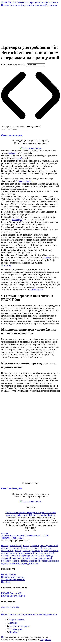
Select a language (9, 540)
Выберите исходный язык (13, 64)
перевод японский (29, 563)
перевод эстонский (10, 563)
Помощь (13, 623)
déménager (17, 219)
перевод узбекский (10, 561)
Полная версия (33, 535)
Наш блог (5, 582)
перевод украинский (31, 561)
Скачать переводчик (11, 135)
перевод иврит (8, 553)
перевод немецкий (49, 545)
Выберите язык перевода (14, 126)
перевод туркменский (41, 558)
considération (26, 181)
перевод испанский (32, 548)
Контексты (15, 5)
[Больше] (6, 265)
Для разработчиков (10, 607)
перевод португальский (32, 555)
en (19, 181)
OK (3, 637)
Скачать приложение (19, 626)
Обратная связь (16, 619)
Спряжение (33, 5)
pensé (19, 158)
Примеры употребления (12, 577)
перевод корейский (10, 555)
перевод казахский (25, 553)
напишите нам (36, 289)
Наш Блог (14, 632)
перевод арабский (49, 550)
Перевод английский (11, 545)
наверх (4, 533)
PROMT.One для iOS (11, 593)
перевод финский (50, 561)
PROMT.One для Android (13, 596)
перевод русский (31, 545)
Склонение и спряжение (13, 579)
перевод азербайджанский (27, 550)
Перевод (5, 5)
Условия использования (12, 535)
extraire (46, 257)
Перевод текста (8, 574)
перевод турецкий (21, 558)
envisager (12, 153)
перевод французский (11, 548)
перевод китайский (45, 553)
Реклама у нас (16, 629)
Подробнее (45, 639)
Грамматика (51, 5)
